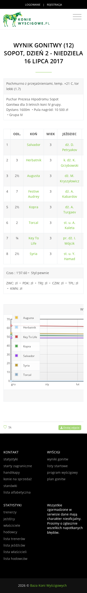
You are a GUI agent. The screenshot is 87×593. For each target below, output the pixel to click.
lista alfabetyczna (17, 492)
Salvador (33, 144)
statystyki (10, 459)
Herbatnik (33, 160)
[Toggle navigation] (77, 16)
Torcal (33, 222)
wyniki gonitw (57, 459)
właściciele (11, 525)
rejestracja (54, 4)
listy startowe (57, 466)
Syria (33, 253)
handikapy (11, 472)
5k (10, 427)
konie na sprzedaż (17, 479)
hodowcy (10, 532)
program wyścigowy (62, 472)
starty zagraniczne (17, 466)
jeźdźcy (9, 519)
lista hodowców (15, 558)
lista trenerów (14, 539)
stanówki (10, 486)
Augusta (33, 175)
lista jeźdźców (14, 545)
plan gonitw (56, 479)
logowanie (32, 4)
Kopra (33, 207)
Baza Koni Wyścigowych (48, 585)
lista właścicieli (15, 552)
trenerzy (9, 512)
